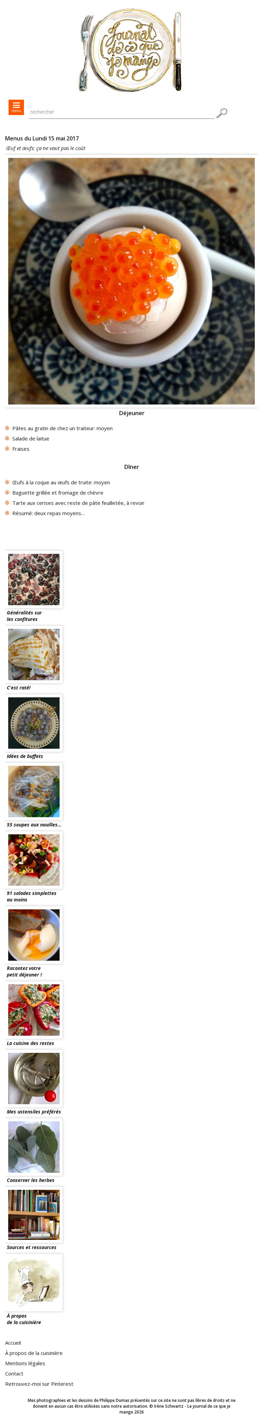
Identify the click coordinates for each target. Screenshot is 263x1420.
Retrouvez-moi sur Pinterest (39, 1383)
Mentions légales (25, 1363)
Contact (14, 1373)
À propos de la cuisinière (34, 1352)
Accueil (13, 1342)
